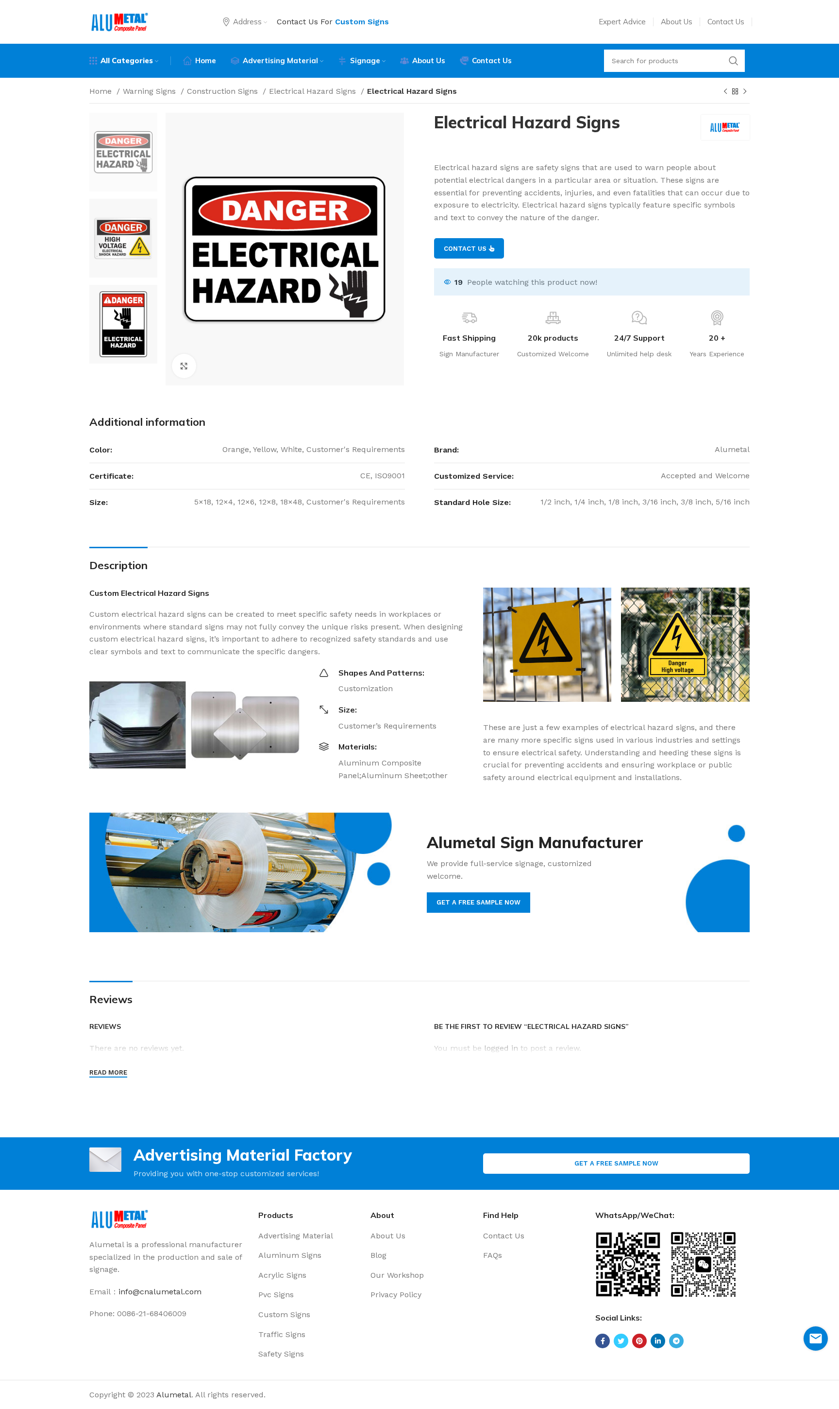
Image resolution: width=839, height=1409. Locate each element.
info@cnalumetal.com (159, 1291)
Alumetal (173, 1394)
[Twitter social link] (621, 1341)
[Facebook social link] (602, 1341)
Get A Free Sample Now (616, 1163)
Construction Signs (223, 91)
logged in (501, 1048)
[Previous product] (725, 92)
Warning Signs (150, 91)
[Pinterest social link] (639, 1341)
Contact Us (465, 248)
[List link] (307, 1236)
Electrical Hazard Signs (313, 91)
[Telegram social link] (676, 1341)
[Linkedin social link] (658, 1341)
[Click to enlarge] (184, 366)
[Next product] (745, 92)
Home (101, 91)
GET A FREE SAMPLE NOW (478, 902)
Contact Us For (333, 21)
